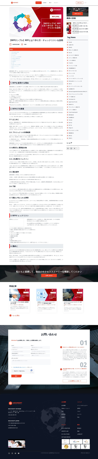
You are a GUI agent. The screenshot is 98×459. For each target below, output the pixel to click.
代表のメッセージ (65, 408)
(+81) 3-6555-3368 (12, 425)
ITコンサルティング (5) (73, 130)
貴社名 (32, 345)
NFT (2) (70, 125)
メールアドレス (14, 349)
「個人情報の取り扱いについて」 (19, 367)
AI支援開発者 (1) (72, 68)
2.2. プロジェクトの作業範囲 (16, 56)
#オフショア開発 (13, 304)
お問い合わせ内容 (14, 358)
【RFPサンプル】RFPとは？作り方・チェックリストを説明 (80, 23)
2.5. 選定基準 (13, 61)
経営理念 (63, 414)
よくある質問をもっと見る (73, 381)
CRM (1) (70, 138)
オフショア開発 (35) (73, 57)
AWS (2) (70, 135)
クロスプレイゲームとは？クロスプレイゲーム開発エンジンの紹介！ (72, 303)
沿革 (62, 411)
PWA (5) (70, 47)
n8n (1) (70, 83)
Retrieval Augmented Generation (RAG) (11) (78, 91)
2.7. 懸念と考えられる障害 (15, 64)
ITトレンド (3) (72, 73)
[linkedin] (15, 453)
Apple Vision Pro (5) (73, 102)
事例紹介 (79, 428)
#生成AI (22, 304)
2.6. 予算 (12, 63)
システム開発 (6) (72, 60)
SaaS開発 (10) (71, 89)
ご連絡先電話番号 (14, 353)
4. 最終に (12, 67)
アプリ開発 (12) (72, 96)
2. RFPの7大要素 (14, 53)
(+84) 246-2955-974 (12, 415)
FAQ (78, 417)
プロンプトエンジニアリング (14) (75, 94)
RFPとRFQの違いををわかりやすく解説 (80, 31)
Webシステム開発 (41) (73, 50)
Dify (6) (70, 42)
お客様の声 (79, 434)
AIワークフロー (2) (72, 70)
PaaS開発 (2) (71, 117)
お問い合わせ (79, 2)
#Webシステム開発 (40, 304)
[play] (16, 444)
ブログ (78, 411)
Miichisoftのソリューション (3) (75, 81)
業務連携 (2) (71, 133)
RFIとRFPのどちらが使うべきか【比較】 (79, 26)
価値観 (63, 417)
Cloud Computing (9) (73, 112)
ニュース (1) (71, 76)
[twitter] (9, 453)
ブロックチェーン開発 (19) (74, 107)
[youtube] (19, 453)
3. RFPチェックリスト (15, 66)
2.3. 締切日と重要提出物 (15, 58)
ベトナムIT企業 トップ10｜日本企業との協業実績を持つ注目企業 (19, 303)
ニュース (79, 414)
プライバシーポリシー (85, 453)
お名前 (12, 345)
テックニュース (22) (73, 65)
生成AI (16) (71, 44)
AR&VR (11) (71, 104)
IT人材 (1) (71, 63)
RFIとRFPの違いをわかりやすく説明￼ (80, 28)
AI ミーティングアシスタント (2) (75, 86)
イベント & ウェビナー (82, 405)
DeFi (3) (70, 122)
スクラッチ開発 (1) (72, 109)
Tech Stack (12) (72, 99)
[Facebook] (12, 453)
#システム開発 (18, 304)
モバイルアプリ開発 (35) (74, 55)
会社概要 (63, 405)
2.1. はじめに (13, 55)
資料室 (78, 408)
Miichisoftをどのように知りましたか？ (38, 353)
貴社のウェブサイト (34, 349)
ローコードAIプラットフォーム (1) (76, 78)
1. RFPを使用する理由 (15, 52)
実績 (78, 431)
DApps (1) (71, 127)
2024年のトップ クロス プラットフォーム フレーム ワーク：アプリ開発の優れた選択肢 (46, 303)
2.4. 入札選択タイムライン (15, 59)
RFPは (48, 71)
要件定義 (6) (71, 114)
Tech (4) (70, 120)
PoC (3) (70, 52)
